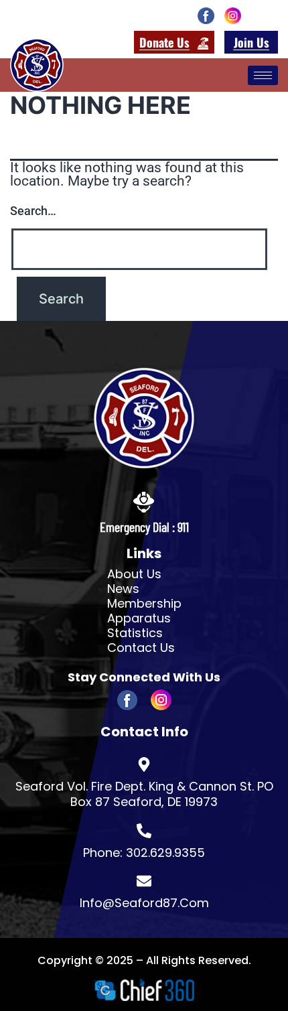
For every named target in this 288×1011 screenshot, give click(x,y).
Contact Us (141, 648)
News (123, 589)
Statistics (135, 633)
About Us (134, 574)
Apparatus (139, 618)
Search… (33, 211)
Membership (144, 603)
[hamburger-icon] (263, 75)
